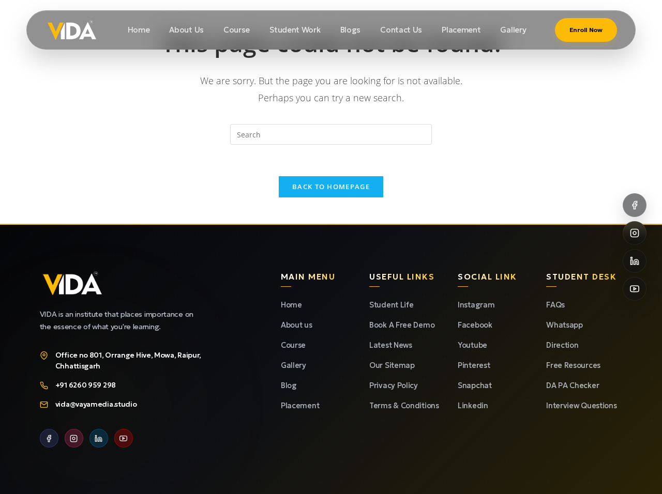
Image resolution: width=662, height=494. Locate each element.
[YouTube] (123, 438)
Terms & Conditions (404, 405)
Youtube (472, 345)
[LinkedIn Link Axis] (634, 261)
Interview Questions (581, 405)
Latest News (390, 345)
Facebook (475, 325)
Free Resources (573, 365)
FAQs (555, 305)
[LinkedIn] (98, 438)
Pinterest (474, 365)
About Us (186, 30)
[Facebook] (49, 438)
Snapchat (475, 385)
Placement (461, 30)
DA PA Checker (572, 385)
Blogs (350, 30)
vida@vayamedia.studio (96, 404)
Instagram (476, 305)
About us (296, 325)
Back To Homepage (331, 186)
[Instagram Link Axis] (634, 233)
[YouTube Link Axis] (634, 289)
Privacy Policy (393, 385)
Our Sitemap (392, 365)
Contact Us (401, 30)
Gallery (513, 30)
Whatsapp (564, 325)
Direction (562, 345)
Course (236, 30)
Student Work (294, 30)
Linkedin (473, 405)
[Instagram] (74, 438)
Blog (289, 385)
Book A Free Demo (401, 325)
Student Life (391, 305)
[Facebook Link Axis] (634, 205)
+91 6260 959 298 (85, 385)
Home (139, 30)
